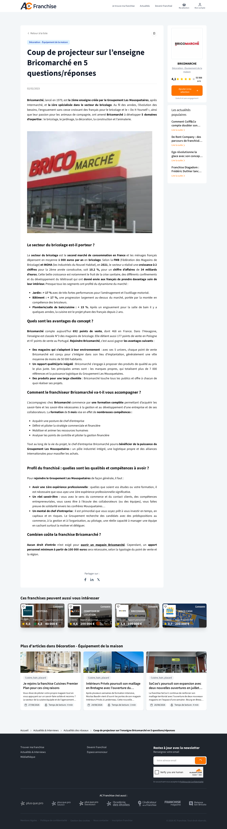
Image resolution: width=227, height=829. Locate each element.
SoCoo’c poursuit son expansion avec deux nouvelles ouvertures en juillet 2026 (175, 688)
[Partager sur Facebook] (85, 579)
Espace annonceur (97, 752)
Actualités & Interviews (46, 730)
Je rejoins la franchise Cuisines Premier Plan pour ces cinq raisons (50, 685)
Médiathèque (27, 757)
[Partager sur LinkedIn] (92, 579)
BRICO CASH (185, 611)
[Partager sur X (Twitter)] (98, 579)
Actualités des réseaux (76, 730)
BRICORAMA (138, 611)
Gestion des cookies (80, 820)
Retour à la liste (39, 33)
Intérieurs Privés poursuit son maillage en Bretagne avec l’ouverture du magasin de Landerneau (113, 688)
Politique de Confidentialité (191, 781)
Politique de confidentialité (53, 820)
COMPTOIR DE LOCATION (92, 613)
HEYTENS (41, 611)
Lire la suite (177, 130)
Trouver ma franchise (32, 747)
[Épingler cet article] (154, 33)
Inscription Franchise (122, 820)
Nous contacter (101, 820)
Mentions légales (28, 820)
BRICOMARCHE (187, 64)
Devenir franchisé (97, 747)
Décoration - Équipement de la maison (48, 42)
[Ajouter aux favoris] (23, 606)
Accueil (24, 730)
